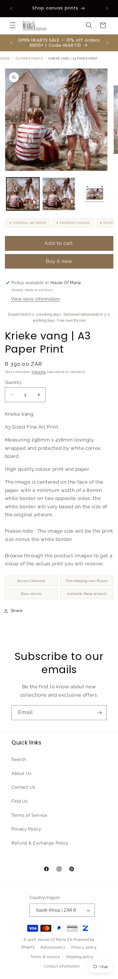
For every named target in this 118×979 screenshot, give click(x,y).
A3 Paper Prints (29, 58)
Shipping (39, 372)
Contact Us (23, 787)
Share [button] (17, 610)
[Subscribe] (99, 712)
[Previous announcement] (11, 8)
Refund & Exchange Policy (39, 843)
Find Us (19, 801)
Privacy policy (84, 947)
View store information (35, 299)
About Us (21, 773)
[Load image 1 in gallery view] (22, 193)
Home (5, 58)
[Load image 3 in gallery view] (94, 193)
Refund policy (53, 947)
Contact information (62, 966)
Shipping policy (80, 957)
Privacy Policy (26, 829)
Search (18, 759)
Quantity (13, 382)
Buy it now (59, 261)
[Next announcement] (107, 8)
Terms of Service (29, 815)
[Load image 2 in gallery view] (58, 193)
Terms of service (45, 957)
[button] (12, 25)
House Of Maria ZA (55, 940)
